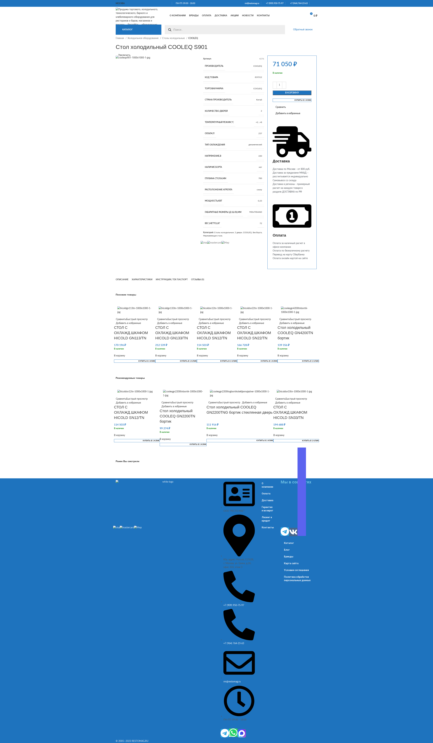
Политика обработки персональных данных (297, 579)
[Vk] (293, 532)
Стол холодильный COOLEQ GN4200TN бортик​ (295, 332)
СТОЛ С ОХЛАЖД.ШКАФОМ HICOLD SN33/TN (290, 412)
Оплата (266, 493)
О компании (267, 485)
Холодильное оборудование (143, 38)
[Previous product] (309, 40)
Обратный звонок (303, 29)
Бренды (288, 556)
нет (260, 167)
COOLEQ (257, 66)
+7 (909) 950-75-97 (273, 3)
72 (261, 223)
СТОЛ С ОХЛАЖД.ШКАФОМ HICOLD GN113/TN (131, 332)
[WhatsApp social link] (312, 3)
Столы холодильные (173, 38)
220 (260, 156)
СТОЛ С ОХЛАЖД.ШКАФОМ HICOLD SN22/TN (254, 332)
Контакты (268, 527)
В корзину (292, 93)
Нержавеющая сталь (212, 236)
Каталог (289, 543)
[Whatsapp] (233, 732)
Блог (287, 549)
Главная (120, 38)
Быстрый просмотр (137, 319)
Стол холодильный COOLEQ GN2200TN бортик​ (177, 416)
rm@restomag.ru (251, 3)
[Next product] (315, 40)
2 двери (238, 232)
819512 (258, 77)
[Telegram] (225, 733)
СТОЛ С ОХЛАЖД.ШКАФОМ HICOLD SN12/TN (214, 332)
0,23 (260, 201)
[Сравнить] (292, 15)
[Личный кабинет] (285, 15)
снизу (259, 190)
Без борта (257, 232)
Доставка (267, 500)
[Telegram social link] (316, 3)
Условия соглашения (296, 570)
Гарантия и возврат (267, 509)
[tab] (122, 279)
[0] (301, 15)
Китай (259, 100)
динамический (255, 145)
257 (260, 133)
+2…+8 (259, 122)
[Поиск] (170, 30)
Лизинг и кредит (267, 519)
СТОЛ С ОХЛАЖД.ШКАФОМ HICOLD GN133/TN (172, 332)
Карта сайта (291, 563)
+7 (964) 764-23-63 (298, 3)
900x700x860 (255, 212)
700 (260, 178)
